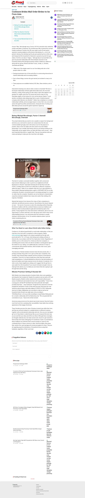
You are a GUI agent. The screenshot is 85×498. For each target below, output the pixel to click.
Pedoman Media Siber (40, 494)
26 (61, 94)
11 (58, 91)
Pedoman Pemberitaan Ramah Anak (42, 490)
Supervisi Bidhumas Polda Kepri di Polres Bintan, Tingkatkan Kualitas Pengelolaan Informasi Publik (65, 33)
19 (61, 93)
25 (58, 94)
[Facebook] (63, 3)
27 (64, 94)
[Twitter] (65, 3)
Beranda (14, 7)
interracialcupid (16, 235)
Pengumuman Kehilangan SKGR (20, 108)
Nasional (20, 7)
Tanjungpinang (32, 7)
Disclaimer (38, 492)
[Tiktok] (71, 3)
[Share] (52, 18)
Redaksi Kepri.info (20, 17)
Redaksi (37, 484)
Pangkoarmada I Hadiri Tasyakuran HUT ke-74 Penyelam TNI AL (65, 29)
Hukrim (39, 7)
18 (58, 93)
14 (67, 91)
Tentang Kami (38, 486)
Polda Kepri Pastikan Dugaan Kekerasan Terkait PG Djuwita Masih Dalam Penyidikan (65, 25)
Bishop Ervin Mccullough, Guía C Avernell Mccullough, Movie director (23, 27)
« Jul (55, 98)
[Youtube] (69, 3)
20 (64, 93)
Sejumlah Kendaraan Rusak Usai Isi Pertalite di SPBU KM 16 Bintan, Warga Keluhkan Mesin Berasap (65, 47)
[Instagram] (67, 3)
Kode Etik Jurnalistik (39, 489)
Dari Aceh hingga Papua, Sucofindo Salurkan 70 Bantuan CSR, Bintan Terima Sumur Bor (65, 38)
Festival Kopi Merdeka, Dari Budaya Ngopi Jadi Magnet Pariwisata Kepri (64, 51)
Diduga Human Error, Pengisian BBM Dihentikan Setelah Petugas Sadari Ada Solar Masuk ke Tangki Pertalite (65, 43)
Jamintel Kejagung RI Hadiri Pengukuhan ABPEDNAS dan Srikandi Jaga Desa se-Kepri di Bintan (65, 21)
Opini (47, 7)
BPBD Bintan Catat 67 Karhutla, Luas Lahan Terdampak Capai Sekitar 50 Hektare (64, 16)
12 (61, 91)
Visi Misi (37, 487)
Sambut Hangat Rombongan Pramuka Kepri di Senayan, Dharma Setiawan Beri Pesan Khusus (65, 55)
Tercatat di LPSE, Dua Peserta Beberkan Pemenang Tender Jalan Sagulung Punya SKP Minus (28, 221)
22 (70, 93)
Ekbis (43, 7)
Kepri (25, 7)
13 (64, 91)
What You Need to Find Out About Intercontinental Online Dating (22, 34)
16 (72, 91)
